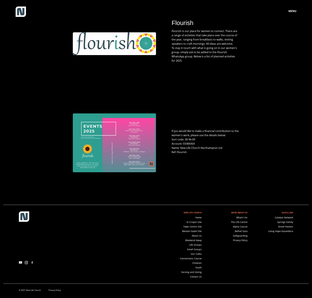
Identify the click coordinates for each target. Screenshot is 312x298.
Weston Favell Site (192, 231)
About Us (197, 235)
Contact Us (196, 276)
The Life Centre (239, 222)
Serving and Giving (191, 272)
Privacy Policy (240, 240)
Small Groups (194, 249)
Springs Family (285, 222)
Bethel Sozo (241, 231)
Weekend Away (193, 240)
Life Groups (195, 244)
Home (198, 217)
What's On (241, 217)
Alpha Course (240, 226)
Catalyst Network (284, 217)
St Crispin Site (194, 222)
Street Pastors (285, 226)
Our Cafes (196, 253)
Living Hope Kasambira (280, 231)
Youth (198, 267)
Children (197, 263)
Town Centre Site (192, 226)
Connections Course (191, 258)
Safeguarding (240, 235)
